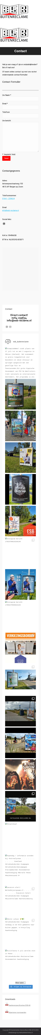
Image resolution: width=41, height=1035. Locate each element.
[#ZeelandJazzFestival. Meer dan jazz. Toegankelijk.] (20, 457)
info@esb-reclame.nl (10, 210)
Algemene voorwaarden (17, 1012)
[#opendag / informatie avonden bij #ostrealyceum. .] (20, 869)
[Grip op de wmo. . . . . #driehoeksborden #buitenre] (20, 679)
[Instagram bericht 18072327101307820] (20, 521)
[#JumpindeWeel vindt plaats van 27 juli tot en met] (20, 362)
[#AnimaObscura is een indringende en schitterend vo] (20, 489)
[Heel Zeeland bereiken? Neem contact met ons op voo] (20, 743)
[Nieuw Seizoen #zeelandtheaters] (20, 584)
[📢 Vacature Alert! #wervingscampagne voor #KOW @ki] (20, 711)
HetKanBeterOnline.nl (26, 1032)
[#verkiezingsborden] (20, 647)
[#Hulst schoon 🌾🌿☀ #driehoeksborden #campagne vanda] (20, 933)
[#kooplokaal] (20, 838)
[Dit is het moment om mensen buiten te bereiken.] (20, 806)
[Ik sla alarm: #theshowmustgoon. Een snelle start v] (20, 774)
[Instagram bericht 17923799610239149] (20, 552)
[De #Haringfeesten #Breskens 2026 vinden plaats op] (20, 426)
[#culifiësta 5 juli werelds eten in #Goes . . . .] (20, 964)
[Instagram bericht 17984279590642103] (20, 616)
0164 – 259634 (8, 199)
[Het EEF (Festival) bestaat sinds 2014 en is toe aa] (20, 394)
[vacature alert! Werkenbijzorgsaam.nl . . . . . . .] (20, 901)
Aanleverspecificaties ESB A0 (19, 1005)
